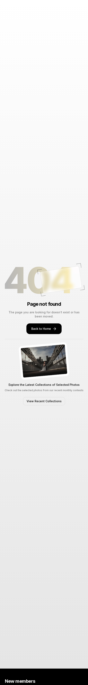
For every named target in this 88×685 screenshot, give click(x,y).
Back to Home (41, 328)
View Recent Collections (44, 401)
